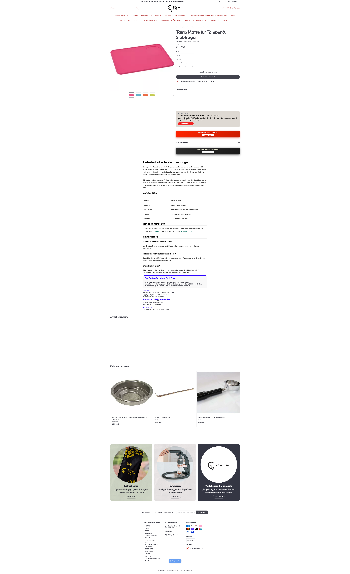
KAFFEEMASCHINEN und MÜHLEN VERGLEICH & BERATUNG (208, 16)
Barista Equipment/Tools (199, 27)
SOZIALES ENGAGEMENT (149, 20)
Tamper (156, 231)
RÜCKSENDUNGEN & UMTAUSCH (151, 545)
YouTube (166, 309)
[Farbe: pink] (202, 96)
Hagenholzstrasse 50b (155, 303)
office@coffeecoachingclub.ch (158, 294)
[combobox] (124, 8)
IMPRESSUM (148, 551)
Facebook (154, 309)
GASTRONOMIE (180, 16)
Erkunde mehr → (186, 124)
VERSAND (147, 554)
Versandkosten (189, 67)
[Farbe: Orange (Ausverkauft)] (209, 96)
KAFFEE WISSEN (124, 20)
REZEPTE (158, 16)
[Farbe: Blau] (205, 96)
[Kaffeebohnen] (131, 464)
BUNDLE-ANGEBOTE (121, 16)
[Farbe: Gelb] (213, 96)
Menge (178, 59)
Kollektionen (186, 27)
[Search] (137, 8)
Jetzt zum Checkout (208, 77)
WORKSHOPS (215, 20)
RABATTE (135, 16)
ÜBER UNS (226, 20)
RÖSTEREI (168, 16)
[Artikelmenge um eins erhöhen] (185, 63)
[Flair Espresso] (175, 464)
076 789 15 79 (153, 292)
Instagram (146, 309)
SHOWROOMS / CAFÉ (200, 20)
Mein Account (148, 561)
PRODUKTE (148, 533)
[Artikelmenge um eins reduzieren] (178, 63)
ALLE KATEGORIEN (150, 535)
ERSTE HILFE (148, 549)
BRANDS (187, 20)
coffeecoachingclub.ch (157, 296)
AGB (145, 542)
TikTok (161, 309)
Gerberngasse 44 (153, 301)
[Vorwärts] (173, 95)
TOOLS (232, 16)
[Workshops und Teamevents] (219, 464)
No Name (124, 366)
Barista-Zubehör (186, 231)
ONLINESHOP (145, 16)
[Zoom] (142, 59)
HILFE (135, 20)
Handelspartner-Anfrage (152, 558)
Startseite (179, 27)
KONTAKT (147, 556)
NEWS (146, 528)
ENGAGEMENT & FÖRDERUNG (170, 20)
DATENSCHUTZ (149, 540)
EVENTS (147, 531)
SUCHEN (147, 538)
